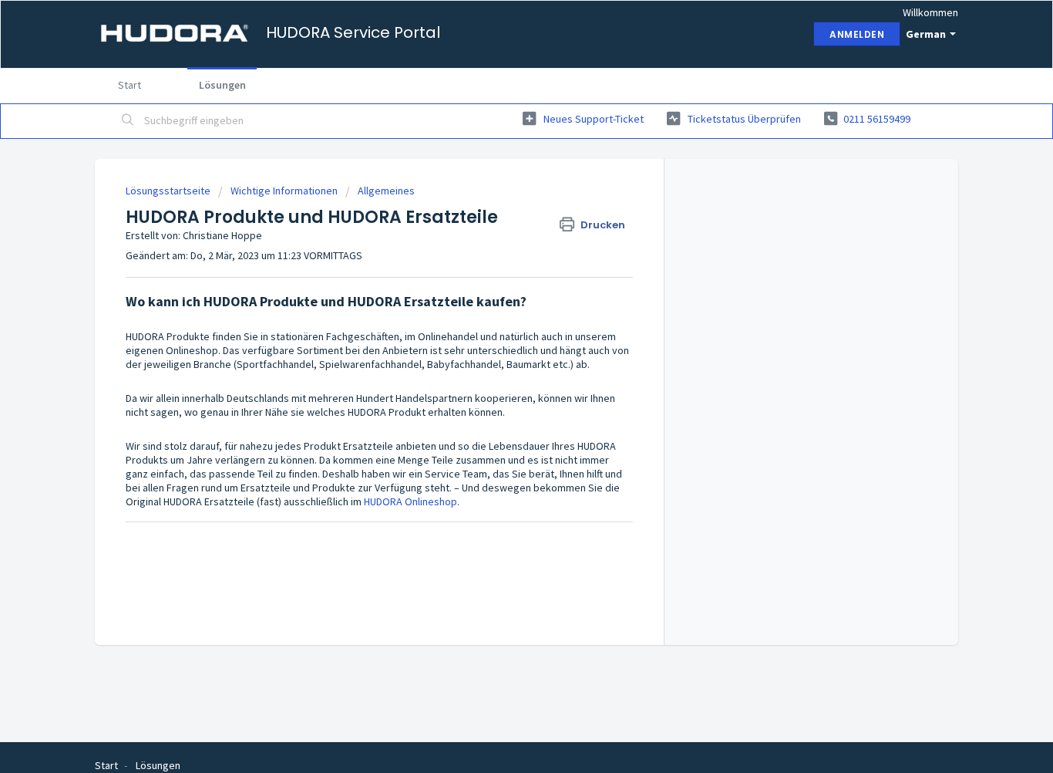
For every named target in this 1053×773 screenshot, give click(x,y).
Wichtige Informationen (284, 190)
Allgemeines (386, 190)
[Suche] (127, 121)
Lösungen (222, 85)
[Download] (498, 182)
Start (129, 85)
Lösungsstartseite (169, 190)
